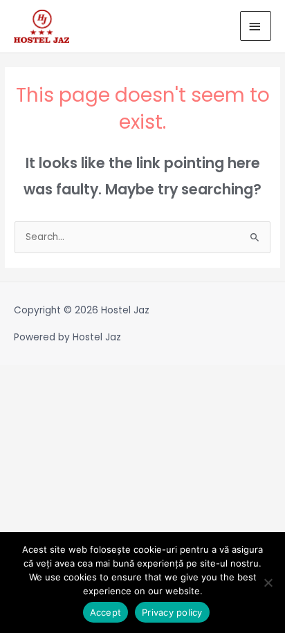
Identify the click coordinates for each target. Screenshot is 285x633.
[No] (268, 582)
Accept (106, 612)
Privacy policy (172, 612)
